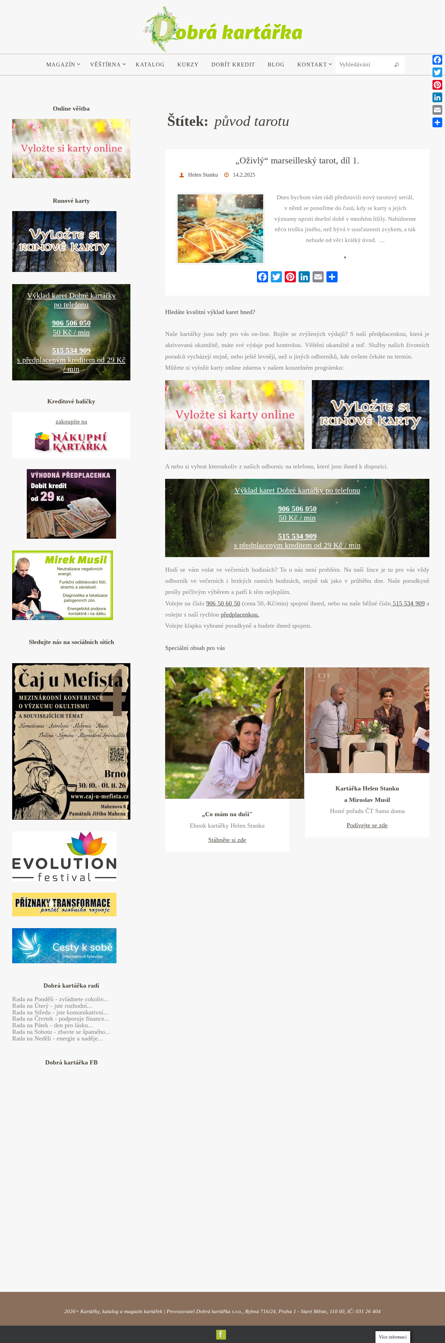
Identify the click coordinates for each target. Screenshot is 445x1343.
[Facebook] (220, 1334)
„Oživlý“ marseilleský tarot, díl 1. (297, 160)
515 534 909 (407, 603)
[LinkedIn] (437, 97)
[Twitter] (437, 72)
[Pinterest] (437, 85)
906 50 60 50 (223, 603)
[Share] (437, 122)
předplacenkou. (240, 614)
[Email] (437, 110)
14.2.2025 (244, 175)
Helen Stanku (203, 175)
